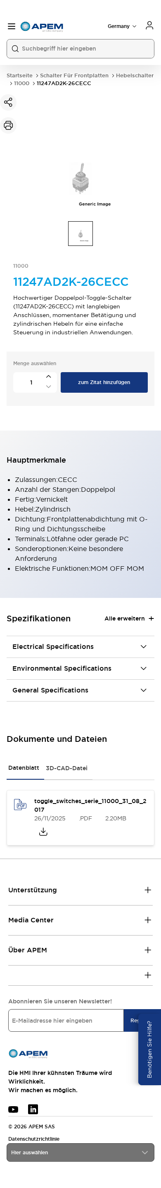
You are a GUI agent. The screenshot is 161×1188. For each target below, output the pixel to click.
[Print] (8, 125)
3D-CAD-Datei (67, 768)
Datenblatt (23, 767)
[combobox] (80, 1152)
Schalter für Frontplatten (74, 75)
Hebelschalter (135, 75)
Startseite (20, 75)
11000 (21, 83)
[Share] (8, 102)
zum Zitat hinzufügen (104, 382)
